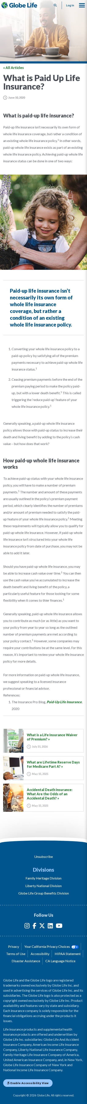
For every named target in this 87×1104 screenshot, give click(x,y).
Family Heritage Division (43, 878)
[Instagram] (27, 927)
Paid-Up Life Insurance (64, 702)
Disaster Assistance (26, 961)
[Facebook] (34, 927)
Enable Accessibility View (29, 1083)
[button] (82, 5)
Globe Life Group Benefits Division (43, 893)
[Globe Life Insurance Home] (19, 5)
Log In (70, 5)
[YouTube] (59, 927)
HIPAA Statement (68, 954)
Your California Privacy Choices (47, 946)
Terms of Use (15, 954)
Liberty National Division (43, 886)
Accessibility (40, 954)
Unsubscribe (43, 857)
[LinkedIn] (50, 927)
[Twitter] (42, 927)
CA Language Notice (60, 961)
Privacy (13, 946)
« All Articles (13, 68)
